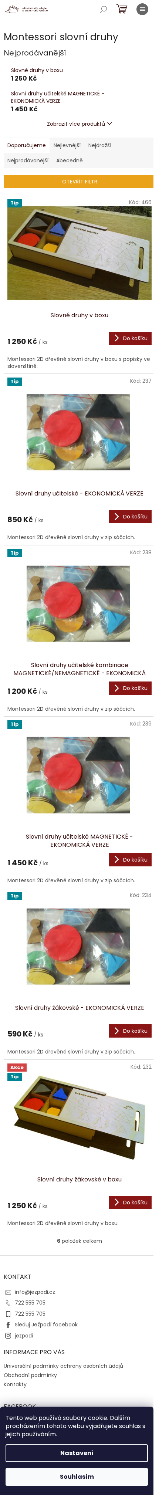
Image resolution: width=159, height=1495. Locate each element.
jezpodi (24, 1335)
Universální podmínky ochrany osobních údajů (63, 1366)
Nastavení (77, 1453)
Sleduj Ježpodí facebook (46, 1324)
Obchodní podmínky (30, 1375)
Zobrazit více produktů (76, 124)
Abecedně (69, 160)
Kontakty (15, 1384)
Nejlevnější (67, 145)
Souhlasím (77, 1476)
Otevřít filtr (79, 181)
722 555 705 (30, 1302)
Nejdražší (99, 145)
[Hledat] (103, 9)
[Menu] (142, 9)
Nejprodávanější (27, 160)
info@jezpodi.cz (35, 1292)
